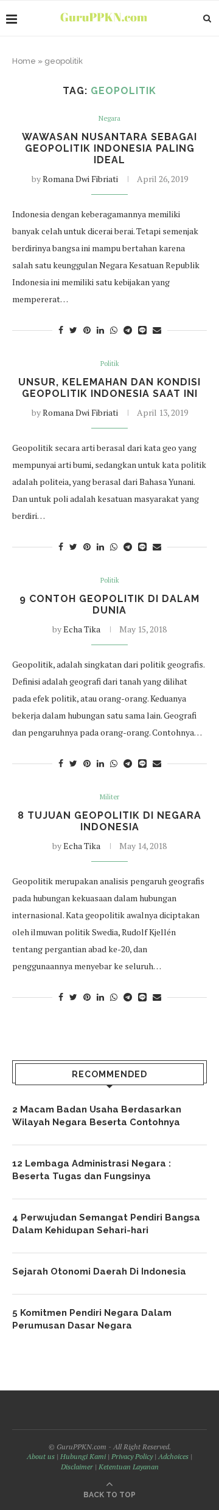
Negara (109, 119)
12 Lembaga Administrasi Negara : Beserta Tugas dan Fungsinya (91, 1170)
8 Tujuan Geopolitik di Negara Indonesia (109, 821)
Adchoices (173, 1456)
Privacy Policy (132, 1456)
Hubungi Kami (83, 1456)
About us (41, 1456)
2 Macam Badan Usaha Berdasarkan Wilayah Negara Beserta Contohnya (96, 1116)
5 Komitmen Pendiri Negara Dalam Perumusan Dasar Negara (92, 1319)
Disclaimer (77, 1466)
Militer (109, 797)
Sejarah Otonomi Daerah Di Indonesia (99, 1271)
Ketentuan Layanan (129, 1466)
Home (24, 61)
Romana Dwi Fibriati (80, 179)
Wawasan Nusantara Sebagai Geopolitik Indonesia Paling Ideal (109, 148)
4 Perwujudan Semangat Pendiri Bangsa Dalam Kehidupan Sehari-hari (106, 1224)
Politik (109, 364)
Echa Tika (81, 629)
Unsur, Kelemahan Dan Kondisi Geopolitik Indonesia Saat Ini (109, 387)
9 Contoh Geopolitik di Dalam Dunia (109, 604)
